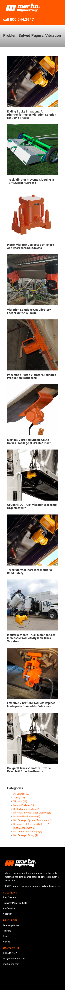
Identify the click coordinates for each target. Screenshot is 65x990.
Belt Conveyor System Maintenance (32, 820)
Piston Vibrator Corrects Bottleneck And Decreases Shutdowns (30, 246)
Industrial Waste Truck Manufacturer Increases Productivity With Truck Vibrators (31, 638)
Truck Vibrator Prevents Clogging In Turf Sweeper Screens (30, 181)
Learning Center (11, 925)
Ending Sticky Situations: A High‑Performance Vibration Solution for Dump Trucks (31, 114)
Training (7, 930)
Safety (19, 797)
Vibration (20, 801)
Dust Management (24, 828)
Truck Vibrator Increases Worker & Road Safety (29, 571)
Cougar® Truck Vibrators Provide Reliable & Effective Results (29, 769)
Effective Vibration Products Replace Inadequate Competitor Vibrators (31, 704)
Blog (5, 936)
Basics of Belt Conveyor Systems (31, 824)
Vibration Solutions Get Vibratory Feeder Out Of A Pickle (29, 311)
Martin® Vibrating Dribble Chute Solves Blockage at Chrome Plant (29, 441)
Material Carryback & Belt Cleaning (32, 812)
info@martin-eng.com (14, 958)
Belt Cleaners (9, 897)
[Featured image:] (32, 106)
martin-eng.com (11, 964)
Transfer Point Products (15, 903)
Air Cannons (21, 794)
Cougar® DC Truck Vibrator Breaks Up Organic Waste (32, 506)
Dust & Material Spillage (26, 809)
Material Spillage (24, 805)
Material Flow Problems (26, 816)
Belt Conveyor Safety (25, 835)
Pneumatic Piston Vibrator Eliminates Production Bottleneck (31, 376)
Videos (6, 941)
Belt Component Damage (27, 831)
